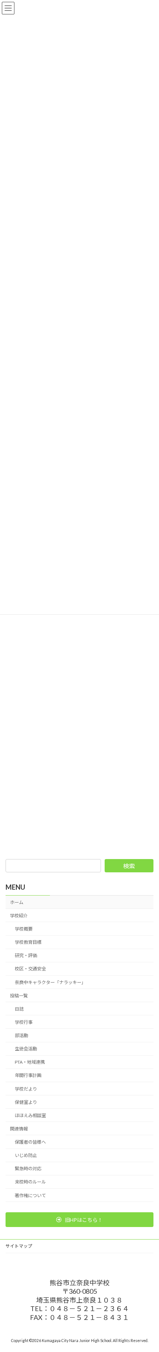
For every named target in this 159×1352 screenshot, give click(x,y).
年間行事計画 (28, 1075)
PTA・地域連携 (30, 1062)
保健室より (26, 1102)
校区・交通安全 (30, 969)
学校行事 (24, 1022)
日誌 (19, 1009)
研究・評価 (26, 955)
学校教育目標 (28, 942)
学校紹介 (19, 915)
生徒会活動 (26, 1049)
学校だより (26, 1089)
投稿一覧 (19, 995)
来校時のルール (30, 1182)
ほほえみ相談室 (30, 1115)
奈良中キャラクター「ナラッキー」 (50, 982)
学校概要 (24, 929)
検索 (129, 865)
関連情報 (19, 1129)
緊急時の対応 (28, 1168)
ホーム (16, 902)
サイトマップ (19, 1246)
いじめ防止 (26, 1155)
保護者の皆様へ (30, 1142)
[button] (79, 1219)
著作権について (30, 1195)
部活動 (21, 1035)
